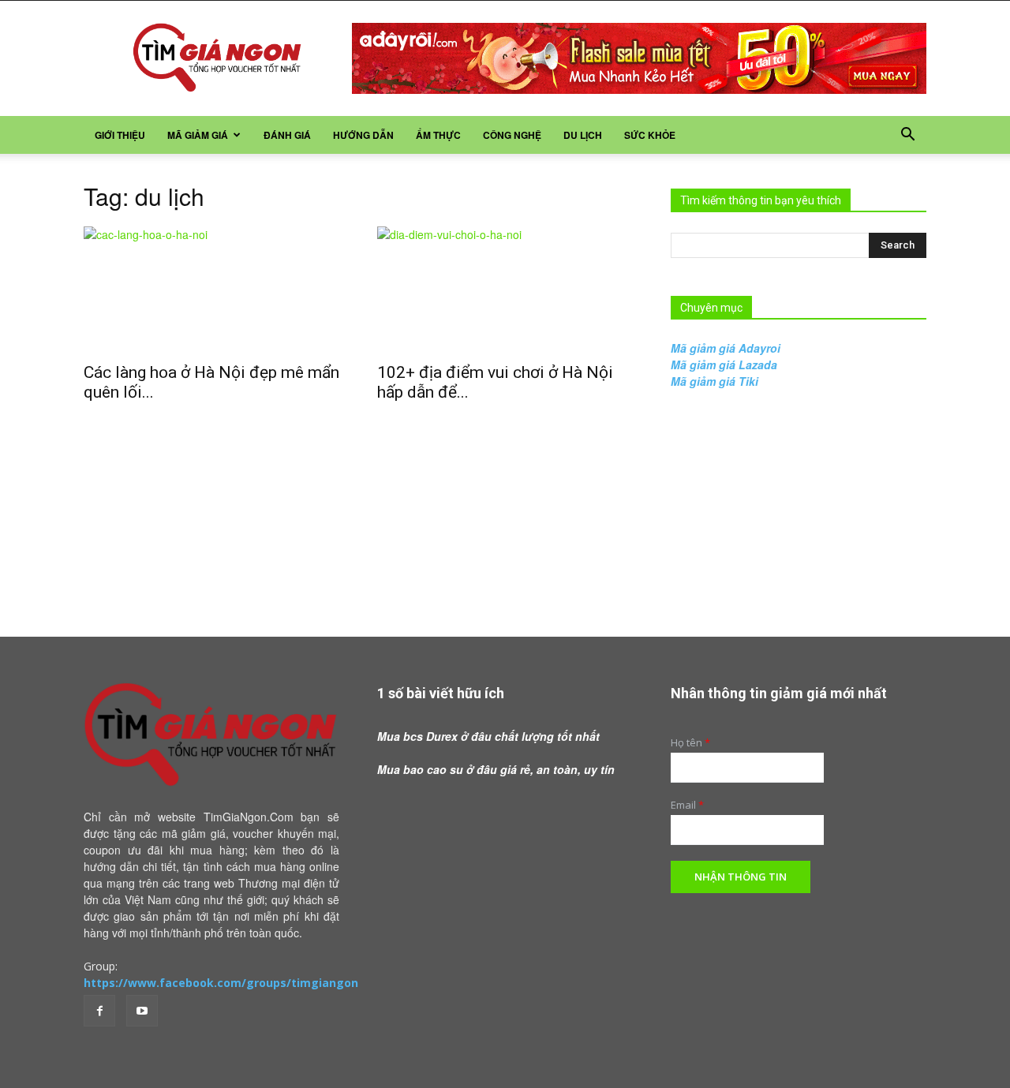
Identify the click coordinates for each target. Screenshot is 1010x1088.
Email (687, 805)
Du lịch (582, 135)
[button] (907, 136)
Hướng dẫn (363, 135)
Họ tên (690, 743)
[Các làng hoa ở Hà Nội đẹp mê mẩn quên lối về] (211, 289)
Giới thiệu (120, 135)
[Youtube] (142, 1010)
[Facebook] (99, 1010)
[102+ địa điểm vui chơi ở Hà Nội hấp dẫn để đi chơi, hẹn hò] (505, 289)
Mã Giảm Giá (197, 135)
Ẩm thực (438, 135)
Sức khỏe (649, 135)
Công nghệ (512, 135)
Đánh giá (287, 135)
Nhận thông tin (740, 876)
